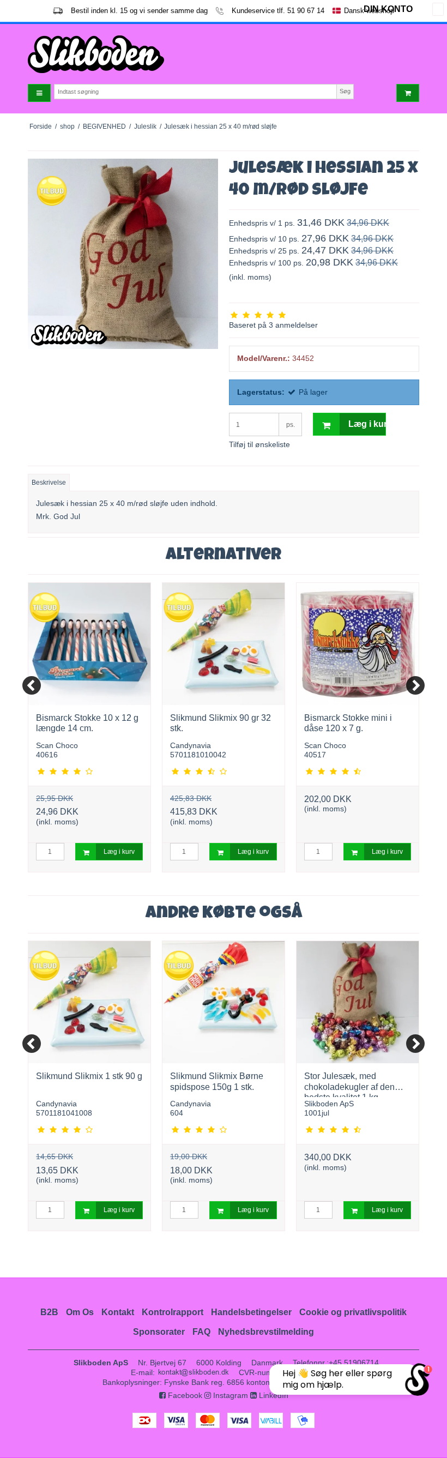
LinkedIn (272, 1395)
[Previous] (31, 685)
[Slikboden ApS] (123, 54)
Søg (345, 91)
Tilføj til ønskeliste (259, 444)
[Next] (415, 685)
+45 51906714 (354, 1362)
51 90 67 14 (305, 11)
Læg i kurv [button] (367, 424)
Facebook (184, 1395)
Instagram (229, 1395)
